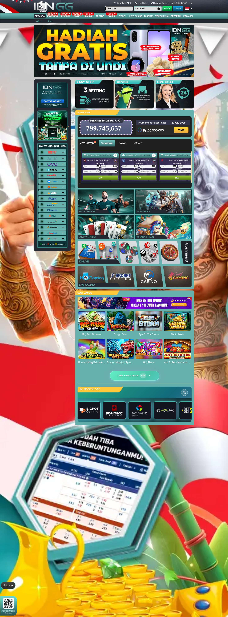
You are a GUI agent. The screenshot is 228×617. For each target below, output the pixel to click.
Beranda (40, 16)
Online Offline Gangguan (53, 244)
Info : (39, 21)
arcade (100, 16)
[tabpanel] (136, 167)
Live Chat (142, 3)
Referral (176, 16)
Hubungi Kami (160, 3)
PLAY (100, 178)
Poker (111, 16)
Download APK (123, 3)
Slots (77, 16)
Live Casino (135, 16)
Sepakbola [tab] (106, 143)
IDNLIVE (89, 16)
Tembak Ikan (162, 16)
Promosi (188, 16)
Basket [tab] (122, 143)
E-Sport (65, 16)
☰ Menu (8, 585)
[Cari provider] (184, 392)
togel (122, 16)
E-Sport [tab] (137, 143)
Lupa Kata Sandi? (179, 3)
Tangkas (149, 16)
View (181, 127)
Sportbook (52, 16)
